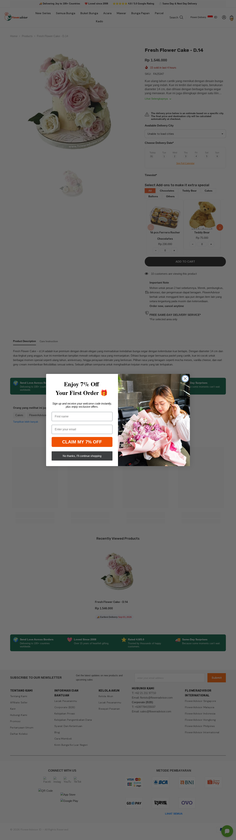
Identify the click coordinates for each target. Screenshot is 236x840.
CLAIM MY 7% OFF (82, 441)
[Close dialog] (185, 378)
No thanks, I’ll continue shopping (82, 455)
